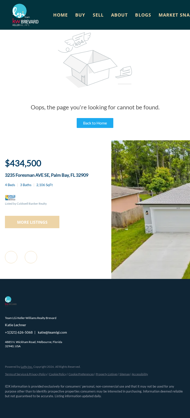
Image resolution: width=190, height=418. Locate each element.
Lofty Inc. (27, 367)
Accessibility (140, 374)
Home (60, 15)
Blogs (143, 15)
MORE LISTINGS (32, 222)
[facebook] (11, 405)
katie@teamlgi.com (52, 332)
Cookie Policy (58, 374)
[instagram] (54, 405)
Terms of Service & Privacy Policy (26, 374)
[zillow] (40, 405)
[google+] (83, 405)
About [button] (119, 15)
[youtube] (68, 405)
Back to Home (95, 123)
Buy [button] (80, 15)
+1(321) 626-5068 (19, 332)
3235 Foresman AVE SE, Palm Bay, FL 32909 (46, 175)
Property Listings (107, 374)
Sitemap (124, 374)
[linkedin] (25, 405)
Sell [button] (98, 15)
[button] (25, 15)
